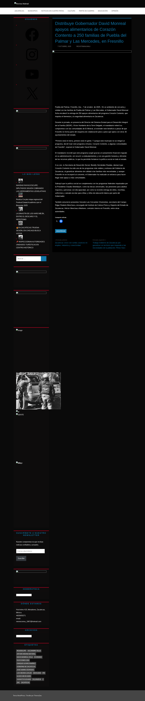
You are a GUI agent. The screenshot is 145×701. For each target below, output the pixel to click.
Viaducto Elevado (24, 679)
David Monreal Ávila (25, 657)
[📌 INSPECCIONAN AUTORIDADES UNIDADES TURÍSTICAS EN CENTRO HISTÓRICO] (20, 239)
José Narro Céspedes (25, 670)
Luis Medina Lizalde (24, 673)
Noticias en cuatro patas (52, 11)
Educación (103, 11)
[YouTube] (32, 82)
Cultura (71, 11)
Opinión (114, 11)
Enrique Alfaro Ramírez (26, 663)
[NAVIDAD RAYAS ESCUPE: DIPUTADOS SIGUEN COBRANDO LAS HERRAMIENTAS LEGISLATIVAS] (20, 182)
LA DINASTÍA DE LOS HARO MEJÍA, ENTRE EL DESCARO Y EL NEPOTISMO (30, 216)
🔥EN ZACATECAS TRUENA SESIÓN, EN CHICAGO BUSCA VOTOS (28, 230)
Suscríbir (21, 558)
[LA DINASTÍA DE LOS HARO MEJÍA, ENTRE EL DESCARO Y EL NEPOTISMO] (20, 210)
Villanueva (36, 679)
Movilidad (37, 673)
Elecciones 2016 (23, 660)
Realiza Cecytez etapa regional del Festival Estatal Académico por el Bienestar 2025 (29, 202)
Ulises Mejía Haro (24, 676)
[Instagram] (32, 62)
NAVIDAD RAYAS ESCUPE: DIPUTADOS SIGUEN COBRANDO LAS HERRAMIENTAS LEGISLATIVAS (31, 188)
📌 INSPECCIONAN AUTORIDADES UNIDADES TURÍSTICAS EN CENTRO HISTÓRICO (30, 245)
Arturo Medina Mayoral (26, 654)
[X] (32, 101)
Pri (44, 673)
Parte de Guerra (86, 11)
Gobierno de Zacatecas (26, 666)
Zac (18, 682)
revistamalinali (83, 46)
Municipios (32, 11)
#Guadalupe (21, 651)
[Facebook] (32, 42)
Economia (38, 657)
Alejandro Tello (34, 651)
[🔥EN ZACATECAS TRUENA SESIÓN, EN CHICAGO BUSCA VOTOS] (20, 225)
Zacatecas (19, 11)
